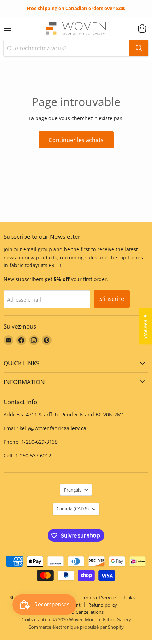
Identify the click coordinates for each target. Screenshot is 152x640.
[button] (142, 28)
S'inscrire (111, 299)
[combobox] (66, 48)
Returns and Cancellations (76, 612)
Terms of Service (99, 597)
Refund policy (102, 605)
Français (72, 490)
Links (129, 597)
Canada (73, 508)
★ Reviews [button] (145, 326)
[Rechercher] (138, 48)
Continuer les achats (76, 140)
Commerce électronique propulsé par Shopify (76, 627)
